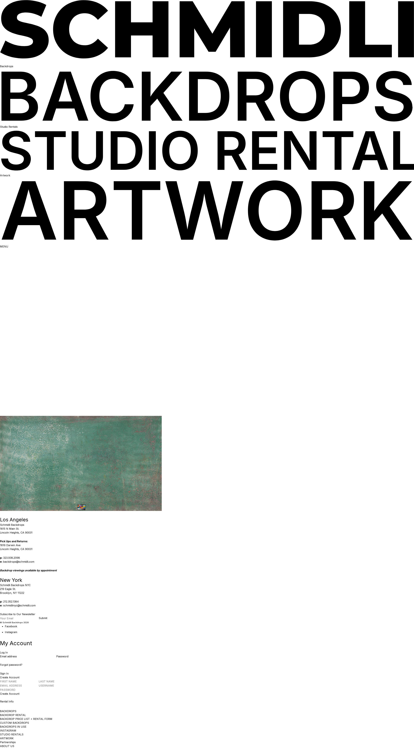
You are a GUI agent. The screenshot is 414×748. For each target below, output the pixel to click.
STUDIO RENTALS (11, 734)
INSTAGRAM (8, 730)
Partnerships (8, 742)
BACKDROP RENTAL (13, 715)
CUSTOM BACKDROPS (14, 722)
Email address (9, 656)
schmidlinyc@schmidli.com (19, 605)
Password (62, 656)
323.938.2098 (11, 557)
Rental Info (7, 701)
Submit (43, 618)
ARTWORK (7, 738)
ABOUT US (7, 746)
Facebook (11, 626)
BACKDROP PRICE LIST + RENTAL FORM (26, 719)
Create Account (9, 693)
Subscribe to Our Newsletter (17, 614)
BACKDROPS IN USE (13, 726)
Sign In (4, 673)
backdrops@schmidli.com (18, 561)
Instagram (11, 632)
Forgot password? (11, 664)
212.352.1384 (11, 601)
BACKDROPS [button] (8, 711)
